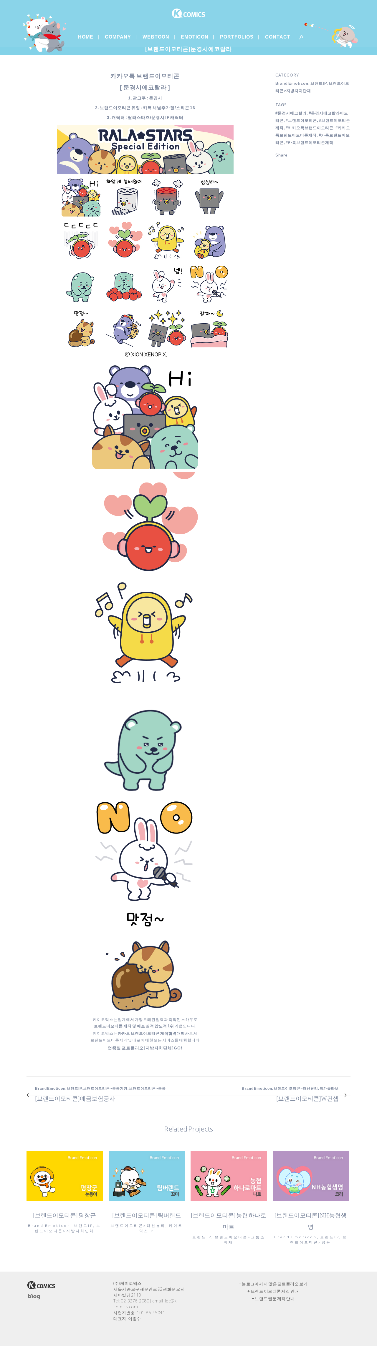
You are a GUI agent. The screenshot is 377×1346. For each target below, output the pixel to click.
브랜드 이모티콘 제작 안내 (275, 1291)
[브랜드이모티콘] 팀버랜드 (146, 1215)
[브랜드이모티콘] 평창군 (64, 1215)
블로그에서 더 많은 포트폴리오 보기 (275, 1284)
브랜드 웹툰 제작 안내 (275, 1298)
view (64, 1175)
